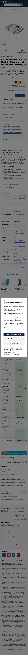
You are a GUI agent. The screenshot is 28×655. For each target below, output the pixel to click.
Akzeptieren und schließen (14, 334)
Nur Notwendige (14, 343)
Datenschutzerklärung (8, 354)
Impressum (16, 354)
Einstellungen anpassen (14, 339)
